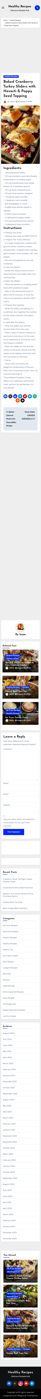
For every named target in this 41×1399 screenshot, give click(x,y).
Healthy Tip (8, 950)
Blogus (21, 1396)
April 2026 (7, 1057)
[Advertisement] (20, 51)
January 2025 (9, 1130)
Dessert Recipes (10, 938)
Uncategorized (9, 1004)
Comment (8, 749)
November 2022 (10, 1239)
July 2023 (7, 1190)
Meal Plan (7, 974)
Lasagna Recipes (10, 968)
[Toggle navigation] (3, 7)
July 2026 (7, 1039)
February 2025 (9, 1124)
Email (6, 794)
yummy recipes (12, 659)
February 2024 (9, 1160)
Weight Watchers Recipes (14, 1010)
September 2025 (10, 1094)
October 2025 (9, 1088)
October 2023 (9, 1172)
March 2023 (8, 1214)
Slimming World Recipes (13, 992)
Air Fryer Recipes (13, 710)
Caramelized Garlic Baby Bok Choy (18, 888)
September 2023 (10, 1178)
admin (11, 668)
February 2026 (9, 1069)
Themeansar (32, 1396)
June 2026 (8, 1045)
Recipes (25, 687)
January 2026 (9, 1075)
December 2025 (10, 1082)
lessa (12, 102)
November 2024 (10, 1142)
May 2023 (7, 1202)
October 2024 (9, 1148)
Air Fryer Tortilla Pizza (16, 718)
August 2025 (8, 1100)
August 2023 (8, 1184)
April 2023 (7, 1208)
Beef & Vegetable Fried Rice (15, 908)
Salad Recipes (9, 986)
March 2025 (8, 1118)
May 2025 (7, 1106)
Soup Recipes (8, 998)
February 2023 (9, 1220)
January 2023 (9, 1226)
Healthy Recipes (19, 6)
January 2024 (9, 1166)
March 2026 (8, 1063)
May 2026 (7, 1051)
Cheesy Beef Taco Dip (16, 691)
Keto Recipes (8, 962)
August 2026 (8, 1033)
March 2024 (8, 1154)
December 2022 (10, 1233)
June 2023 (7, 1196)
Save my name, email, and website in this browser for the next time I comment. (19, 822)
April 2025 (7, 1112)
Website (6, 805)
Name (6, 783)
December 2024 (10, 1136)
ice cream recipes (10, 956)
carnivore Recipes (10, 931)
